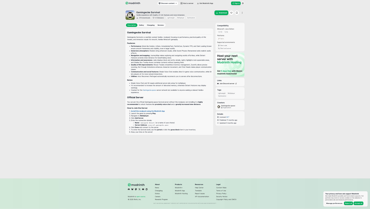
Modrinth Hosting (181, 193)
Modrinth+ (179, 187)
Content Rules (221, 187)
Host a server (188, 3)
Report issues (200, 193)
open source (140, 196)
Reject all (348, 203)
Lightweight (171, 18)
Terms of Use (221, 190)
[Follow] (231, 12)
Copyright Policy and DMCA (226, 199)
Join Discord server (226, 83)
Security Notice (221, 196)
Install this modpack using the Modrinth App (148, 111)
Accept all (358, 203)
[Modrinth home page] (133, 4)
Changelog (158, 190)
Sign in (237, 3)
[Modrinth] (136, 184)
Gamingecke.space (149, 90)
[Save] (236, 12)
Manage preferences (334, 203)
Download (223, 13)
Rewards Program (161, 199)
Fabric (222, 38)
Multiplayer (180, 18)
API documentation (202, 196)
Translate (198, 190)
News (157, 187)
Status (157, 193)
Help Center (199, 187)
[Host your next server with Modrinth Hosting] (230, 64)
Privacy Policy (221, 193)
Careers (157, 196)
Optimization (191, 18)
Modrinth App (180, 190)
